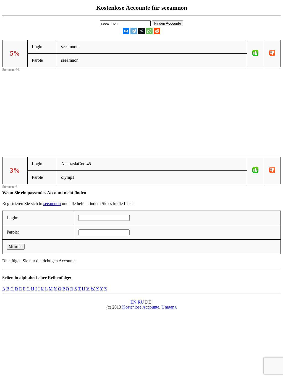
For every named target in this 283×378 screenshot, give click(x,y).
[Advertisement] (141, 111)
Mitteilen (15, 247)
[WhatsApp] (149, 31)
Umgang (169, 307)
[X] (141, 31)
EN (133, 302)
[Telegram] (133, 31)
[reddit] (157, 31)
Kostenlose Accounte (140, 307)
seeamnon (52, 203)
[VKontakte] (126, 31)
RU (141, 302)
